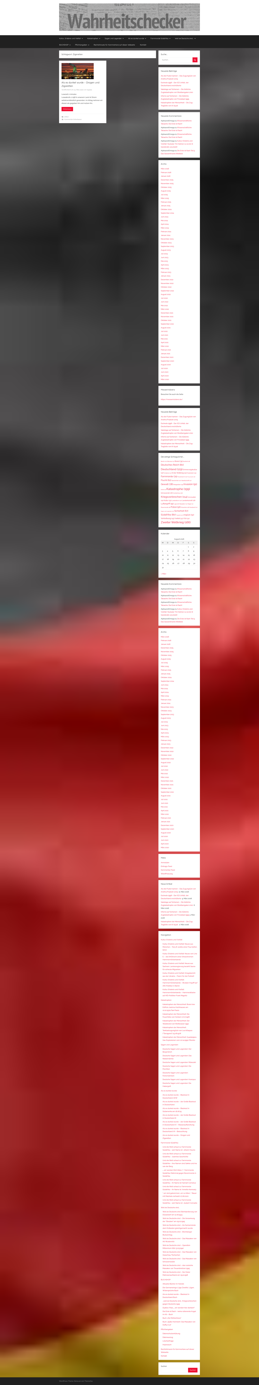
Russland (193, 507)
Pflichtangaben (81, 45)
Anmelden (165, 863)
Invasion (190, 484)
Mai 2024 (164, 220)
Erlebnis (167, 473)
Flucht (166, 480)
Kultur (167, 500)
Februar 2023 (166, 272)
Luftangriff (167, 504)
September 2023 (167, 246)
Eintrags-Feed (166, 866)
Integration (178, 484)
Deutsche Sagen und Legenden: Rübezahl (179, 1062)
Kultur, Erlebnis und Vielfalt (70, 38)
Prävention (185, 507)
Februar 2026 (166, 172)
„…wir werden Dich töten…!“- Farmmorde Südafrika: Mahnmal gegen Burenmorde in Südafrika (179, 1173)
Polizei (176, 507)
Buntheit (186, 461)
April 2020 (165, 376)
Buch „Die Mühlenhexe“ (172, 1318)
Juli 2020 (164, 368)
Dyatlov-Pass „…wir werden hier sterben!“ (179, 1308)
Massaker (183, 504)
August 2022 (166, 294)
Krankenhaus (178, 493)
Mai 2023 (164, 261)
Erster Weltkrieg (179, 473)
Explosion (191, 473)
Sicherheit (181, 511)
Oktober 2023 (166, 243)
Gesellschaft (186, 480)
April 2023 (165, 265)
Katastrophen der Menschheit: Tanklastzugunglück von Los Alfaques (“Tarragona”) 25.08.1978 (177, 1030)
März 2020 (165, 379)
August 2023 (166, 250)
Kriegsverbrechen (174, 496)
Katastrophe (178, 489)
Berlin (164, 461)
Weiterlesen (67, 109)
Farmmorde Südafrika (159, 38)
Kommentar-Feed (168, 870)
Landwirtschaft (188, 500)
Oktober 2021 (166, 320)
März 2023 (165, 268)
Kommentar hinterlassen (73, 119)
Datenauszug (168, 1337)
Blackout (170, 461)
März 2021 (165, 346)
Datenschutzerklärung (171, 1333)
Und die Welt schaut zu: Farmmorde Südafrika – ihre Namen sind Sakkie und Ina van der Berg (180, 1163)
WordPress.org (167, 874)
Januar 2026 (165, 176)
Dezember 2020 (167, 357)
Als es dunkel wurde (136, 38)
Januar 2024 (165, 235)
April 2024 (165, 224)
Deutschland (171, 469)
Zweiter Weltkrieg (176, 522)
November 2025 (167, 183)
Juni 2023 (164, 257)
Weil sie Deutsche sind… (184, 38)
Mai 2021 (164, 339)
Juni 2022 (164, 302)
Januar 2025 (165, 206)
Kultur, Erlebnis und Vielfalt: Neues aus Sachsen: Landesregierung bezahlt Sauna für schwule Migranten (179, 966)
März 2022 (165, 309)
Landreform (177, 500)
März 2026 (165, 169)
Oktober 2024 (166, 209)
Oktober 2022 (166, 287)
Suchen (164, 1366)
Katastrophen (92, 38)
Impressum (167, 1345)
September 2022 (167, 291)
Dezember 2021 (167, 313)
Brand (179, 461)
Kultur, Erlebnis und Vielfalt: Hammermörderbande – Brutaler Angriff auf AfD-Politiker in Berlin (180, 983)
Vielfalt (179, 518)
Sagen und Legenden (113, 38)
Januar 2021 (165, 354)
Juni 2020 (164, 372)
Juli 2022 (164, 298)
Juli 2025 (164, 195)
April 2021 (164, 342)
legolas (89, 90)
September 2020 (167, 361)
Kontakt (143, 45)
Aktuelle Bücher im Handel (173, 1284)
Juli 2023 (164, 254)
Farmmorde (169, 476)
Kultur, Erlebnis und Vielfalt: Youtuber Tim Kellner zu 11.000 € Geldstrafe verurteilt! (177, 144)
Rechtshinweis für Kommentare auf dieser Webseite (114, 45)
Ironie (163, 489)
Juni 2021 (164, 335)
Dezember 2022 (167, 280)
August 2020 (166, 365)
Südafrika (168, 514)
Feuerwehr (191, 477)
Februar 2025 (166, 202)
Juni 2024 (164, 217)
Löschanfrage (168, 1341)
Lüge (176, 504)
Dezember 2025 (167, 180)
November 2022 (167, 283)
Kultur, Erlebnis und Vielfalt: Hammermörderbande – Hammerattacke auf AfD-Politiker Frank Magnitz (179, 992)
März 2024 (165, 228)
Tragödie (179, 515)
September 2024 (167, 213)
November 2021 (167, 317)
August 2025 (166, 191)
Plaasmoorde (165, 507)
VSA (186, 518)
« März (163, 574)
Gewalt (167, 484)
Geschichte (176, 480)
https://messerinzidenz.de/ (172, 399)
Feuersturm (182, 477)
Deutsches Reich (172, 464)
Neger (190, 504)
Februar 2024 (166, 232)
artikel (66, 117)
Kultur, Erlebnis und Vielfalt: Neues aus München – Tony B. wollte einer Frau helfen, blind (180, 947)
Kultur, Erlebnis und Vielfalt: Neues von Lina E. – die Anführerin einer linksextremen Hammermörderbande (180, 957)
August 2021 (165, 328)
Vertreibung (167, 518)
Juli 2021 (164, 331)
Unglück (188, 515)
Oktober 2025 (166, 187)
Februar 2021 (166, 350)
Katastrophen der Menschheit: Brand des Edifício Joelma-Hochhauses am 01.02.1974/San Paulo (179, 1007)
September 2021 (167, 324)
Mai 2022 (164, 305)
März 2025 (165, 198)
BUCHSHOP (63, 45)
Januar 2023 (165, 276)
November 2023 (167, 239)
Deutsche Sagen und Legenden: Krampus (179, 1079)
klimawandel (167, 493)
